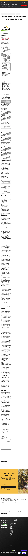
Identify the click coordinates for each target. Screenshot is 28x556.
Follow (3, 0)
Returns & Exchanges (19, 523)
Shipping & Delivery (19, 521)
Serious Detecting (5, 552)
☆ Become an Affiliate (24, 5)
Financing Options (19, 532)
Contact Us (19, 528)
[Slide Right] (25, 0)
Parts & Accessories (11, 530)
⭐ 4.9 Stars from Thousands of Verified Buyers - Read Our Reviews (17, 0)
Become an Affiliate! (15, 523)
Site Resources (19, 530)
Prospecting (11, 531)
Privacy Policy (8, 489)
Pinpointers (11, 523)
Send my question (4, 513)
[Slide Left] (5, 0)
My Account (15, 519)
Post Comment (3, 461)
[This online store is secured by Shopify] (13, 550)
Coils (11, 527)
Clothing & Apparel (11, 538)
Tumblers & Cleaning (11, 540)
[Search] (23, 2)
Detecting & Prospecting (6, 429)
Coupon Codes (19, 525)
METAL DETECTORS (4, 4)
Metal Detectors (11, 522)
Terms (14, 488)
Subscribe (8, 486)
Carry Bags (11, 526)
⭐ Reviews (19, 533)
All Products (11, 520)
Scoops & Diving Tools (11, 533)
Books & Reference (11, 525)
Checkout (15, 520)
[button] (23, 2)
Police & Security (11, 542)
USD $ (3, 550)
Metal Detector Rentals (11, 545)
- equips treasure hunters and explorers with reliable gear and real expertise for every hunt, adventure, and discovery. (9, 553)
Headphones (12, 528)
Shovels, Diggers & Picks (11, 536)
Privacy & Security (19, 527)
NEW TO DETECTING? (11, 4)
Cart (14, 521)
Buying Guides (19, 535)
